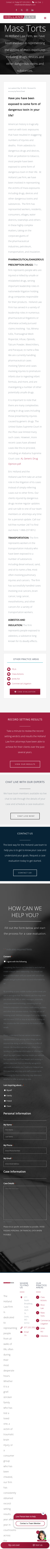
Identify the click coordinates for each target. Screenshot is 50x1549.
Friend (9, 1101)
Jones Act (16, 678)
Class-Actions (18, 674)
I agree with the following (16, 961)
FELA (14, 669)
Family (9, 1095)
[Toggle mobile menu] (45, 18)
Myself (9, 1090)
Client (9, 1106)
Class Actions (43, 1299)
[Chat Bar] (25, 1545)
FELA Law (42, 1306)
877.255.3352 (25, 2)
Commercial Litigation (21, 683)
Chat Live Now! (26, 816)
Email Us (26, 1333)
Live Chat (37, 2)
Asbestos (43, 1336)
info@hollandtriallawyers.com (25, 5)
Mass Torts (42, 1314)
